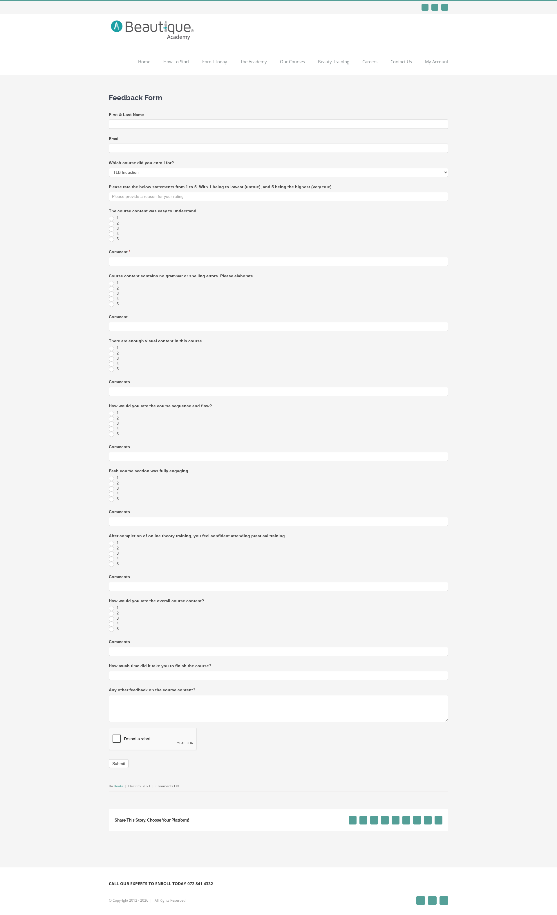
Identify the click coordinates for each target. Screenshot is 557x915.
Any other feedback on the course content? (152, 690)
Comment (119, 251)
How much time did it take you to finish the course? (160, 665)
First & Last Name (126, 114)
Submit (118, 763)
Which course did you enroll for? (141, 162)
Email (114, 138)
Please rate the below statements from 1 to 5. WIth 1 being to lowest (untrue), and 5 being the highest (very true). (221, 187)
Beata (118, 786)
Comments (119, 381)
